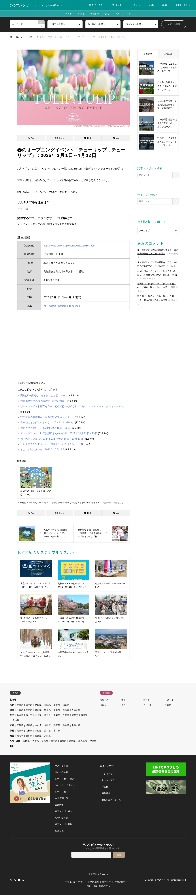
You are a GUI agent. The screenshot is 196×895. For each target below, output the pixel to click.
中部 (12, 715)
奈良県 (66, 725)
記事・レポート (62, 792)
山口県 (56, 730)
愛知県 (15, 720)
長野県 (66, 715)
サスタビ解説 (108, 780)
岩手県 (29, 705)
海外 (12, 746)
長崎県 (44, 741)
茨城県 (20, 710)
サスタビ (161, 879)
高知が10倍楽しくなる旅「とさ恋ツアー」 (44, 395)
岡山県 (38, 730)
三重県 (20, 725)
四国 (12, 735)
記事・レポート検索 (64, 779)
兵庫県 (56, 725)
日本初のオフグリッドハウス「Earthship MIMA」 (47, 422)
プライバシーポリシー (76, 882)
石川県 (38, 715)
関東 (12, 710)
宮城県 (47, 705)
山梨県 (56, 715)
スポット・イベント (64, 785)
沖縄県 (93, 741)
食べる (68, 13)
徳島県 (20, 735)
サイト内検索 (61, 772)
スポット (117, 5)
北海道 (13, 699)
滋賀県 (29, 725)
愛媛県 (38, 735)
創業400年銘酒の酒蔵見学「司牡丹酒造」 (43, 401)
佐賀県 (35, 741)
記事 (151, 5)
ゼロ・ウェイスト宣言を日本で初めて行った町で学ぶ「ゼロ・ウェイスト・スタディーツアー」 (73, 406)
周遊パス (104, 699)
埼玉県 (47, 710)
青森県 (20, 705)
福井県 (47, 715)
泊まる (81, 13)
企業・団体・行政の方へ (98, 886)
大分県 (63, 741)
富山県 (29, 715)
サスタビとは (96, 5)
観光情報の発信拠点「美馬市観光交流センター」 (47, 417)
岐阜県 (75, 715)
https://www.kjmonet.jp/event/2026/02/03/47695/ (69, 245)
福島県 (66, 705)
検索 (164, 5)
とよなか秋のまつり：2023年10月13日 (42, 449)
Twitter (15, 880)
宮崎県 (72, 741)
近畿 (12, 725)
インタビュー (108, 774)
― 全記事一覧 (61, 798)
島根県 (29, 730)
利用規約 (94, 882)
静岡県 (84, 715)
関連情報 (59, 805)
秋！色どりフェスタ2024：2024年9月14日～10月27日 (51, 438)
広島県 (47, 730)
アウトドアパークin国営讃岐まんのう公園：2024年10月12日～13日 (58, 433)
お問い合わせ (183, 5)
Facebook (75, 306)
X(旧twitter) (49, 306)
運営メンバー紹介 (63, 811)
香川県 (29, 735)
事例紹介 (106, 793)
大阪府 (47, 725)
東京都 (66, 710)
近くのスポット (123, 13)
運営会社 (59, 831)
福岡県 (26, 741)
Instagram (63, 306)
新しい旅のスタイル (111, 800)
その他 (168, 705)
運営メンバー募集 (63, 824)
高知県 (47, 735)
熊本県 (54, 741)
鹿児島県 (82, 741)
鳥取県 (20, 730)
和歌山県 (76, 725)
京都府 (38, 725)
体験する (94, 13)
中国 (12, 730)
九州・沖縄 (15, 741)
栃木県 (29, 710)
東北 (12, 705)
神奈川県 (76, 710)
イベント (135, 5)
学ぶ (123, 699)
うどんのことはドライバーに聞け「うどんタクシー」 (49, 444)
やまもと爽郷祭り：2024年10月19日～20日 (45, 428)
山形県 (56, 705)
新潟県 (20, 715)
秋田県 (38, 705)
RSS (23, 880)
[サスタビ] (19, 5)
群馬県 (38, 710)
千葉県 (56, 710)
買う (107, 13)
